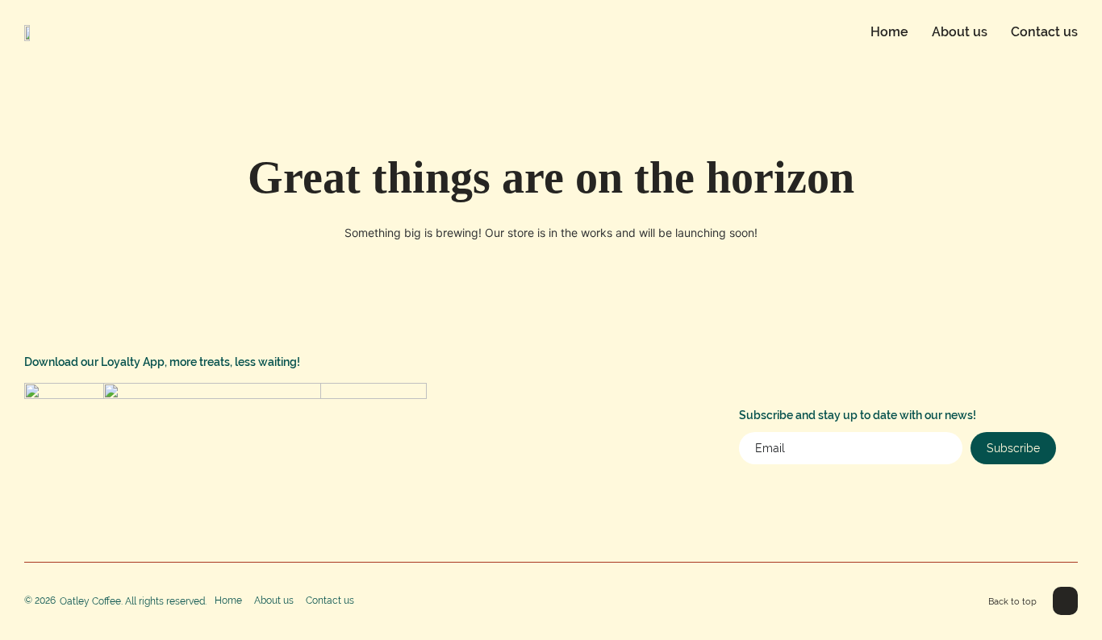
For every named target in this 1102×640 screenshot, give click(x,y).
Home (889, 31)
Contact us (1044, 31)
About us (959, 31)
